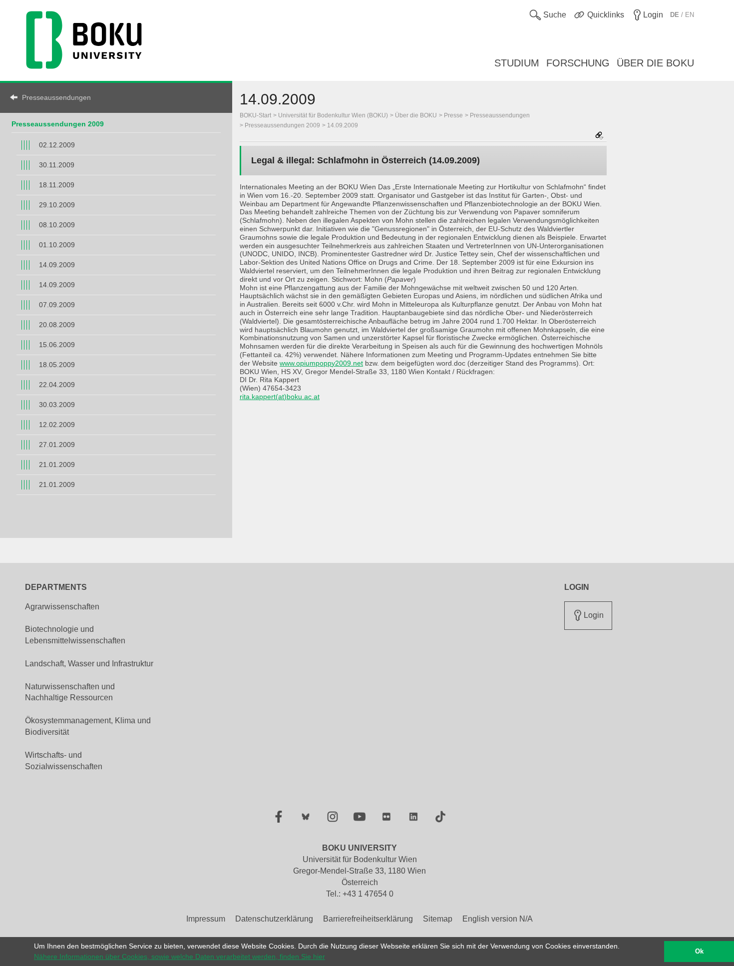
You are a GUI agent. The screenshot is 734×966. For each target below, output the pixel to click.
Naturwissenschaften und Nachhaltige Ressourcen (70, 692)
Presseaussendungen (56, 97)
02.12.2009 (57, 145)
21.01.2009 (57, 465)
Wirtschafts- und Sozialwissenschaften (63, 761)
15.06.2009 (57, 345)
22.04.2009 (57, 385)
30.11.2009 (56, 165)
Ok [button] (699, 951)
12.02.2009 (57, 425)
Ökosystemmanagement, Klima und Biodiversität (88, 726)
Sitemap (437, 919)
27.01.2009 (57, 445)
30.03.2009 (57, 405)
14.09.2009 (57, 265)
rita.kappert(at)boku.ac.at (280, 397)
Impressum (205, 919)
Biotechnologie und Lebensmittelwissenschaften (75, 635)
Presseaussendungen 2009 (57, 124)
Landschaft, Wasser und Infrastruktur (89, 663)
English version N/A (497, 919)
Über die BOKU (416, 115)
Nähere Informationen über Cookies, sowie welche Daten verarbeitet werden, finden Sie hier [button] (179, 957)
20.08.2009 (57, 325)
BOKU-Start (255, 115)
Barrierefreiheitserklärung (368, 919)
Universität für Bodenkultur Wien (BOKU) (333, 115)
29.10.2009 (57, 205)
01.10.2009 (57, 245)
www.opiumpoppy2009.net (321, 363)
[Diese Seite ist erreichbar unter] (599, 136)
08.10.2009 (57, 225)
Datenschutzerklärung (274, 919)
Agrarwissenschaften (62, 606)
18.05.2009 (57, 365)
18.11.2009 (56, 185)
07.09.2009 (57, 305)
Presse (453, 115)
